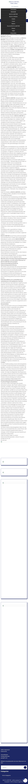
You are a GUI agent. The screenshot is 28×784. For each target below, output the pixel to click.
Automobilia (13, 9)
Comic (13, 21)
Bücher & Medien (13, 16)
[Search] (25, 767)
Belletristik (13, 11)
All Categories (14, 6)
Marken (13, 23)
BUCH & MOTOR (13, 14)
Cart (26, 17)
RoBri (13, 30)
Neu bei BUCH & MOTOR (13, 26)
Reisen (13, 28)
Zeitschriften (13, 33)
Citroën (13, 19)
